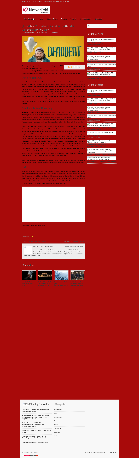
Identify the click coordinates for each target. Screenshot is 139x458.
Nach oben (113, 452)
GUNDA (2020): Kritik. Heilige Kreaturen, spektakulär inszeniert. (35, 410)
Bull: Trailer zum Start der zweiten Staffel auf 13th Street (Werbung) (77, 283)
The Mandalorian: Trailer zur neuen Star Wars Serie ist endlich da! (45, 283)
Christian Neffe (48, 246)
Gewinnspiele (85, 19)
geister (35, 241)
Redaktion (26, 1)
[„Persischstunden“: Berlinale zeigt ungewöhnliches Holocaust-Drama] (101, 159)
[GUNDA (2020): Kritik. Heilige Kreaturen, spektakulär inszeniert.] (101, 41)
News (40, 19)
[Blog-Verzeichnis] (26, 455)
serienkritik (43, 241)
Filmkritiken (52, 19)
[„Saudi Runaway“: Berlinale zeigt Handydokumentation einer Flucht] (101, 142)
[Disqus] (53, 316)
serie (39, 241)
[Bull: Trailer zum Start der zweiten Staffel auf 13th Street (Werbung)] (78, 280)
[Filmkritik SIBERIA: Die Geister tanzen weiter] (101, 134)
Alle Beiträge (29, 19)
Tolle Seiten (37, 1)
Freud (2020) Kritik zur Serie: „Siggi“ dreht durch (28, 283)
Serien (64, 19)
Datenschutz (102, 452)
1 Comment (97, 137)
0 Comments (54, 32)
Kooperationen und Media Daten (56, 1)
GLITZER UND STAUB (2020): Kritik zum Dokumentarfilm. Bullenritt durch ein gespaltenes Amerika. (35, 417)
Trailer (73, 19)
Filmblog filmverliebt (40, 404)
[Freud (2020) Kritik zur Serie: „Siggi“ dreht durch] (29, 280)
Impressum (87, 452)
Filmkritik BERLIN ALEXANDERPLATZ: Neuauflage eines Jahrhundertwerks (35, 437)
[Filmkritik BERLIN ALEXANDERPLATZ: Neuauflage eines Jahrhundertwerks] (101, 74)
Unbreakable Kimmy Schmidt (66, 151)
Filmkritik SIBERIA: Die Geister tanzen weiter (100, 136)
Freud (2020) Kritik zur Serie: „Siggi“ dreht (99, 68)
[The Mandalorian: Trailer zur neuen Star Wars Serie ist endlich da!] (45, 280)
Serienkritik (82, 241)
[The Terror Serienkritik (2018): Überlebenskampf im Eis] (61, 280)
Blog (55, 413)
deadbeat (31, 241)
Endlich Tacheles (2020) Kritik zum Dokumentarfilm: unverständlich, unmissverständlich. (34, 424)
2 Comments (97, 69)
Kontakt (94, 452)
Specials (98, 19)
